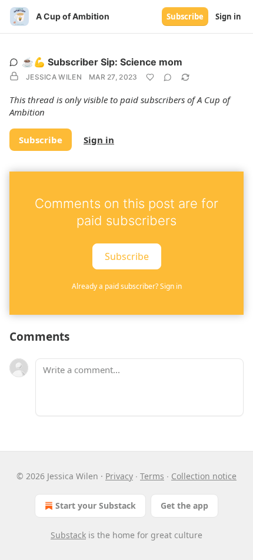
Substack (68, 535)
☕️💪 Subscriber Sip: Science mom (102, 62)
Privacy (119, 476)
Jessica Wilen (54, 77)
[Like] (150, 77)
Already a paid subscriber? (127, 286)
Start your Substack (95, 505)
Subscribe (185, 16)
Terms (152, 476)
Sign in (228, 16)
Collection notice (204, 476)
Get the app (184, 505)
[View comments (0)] (167, 77)
